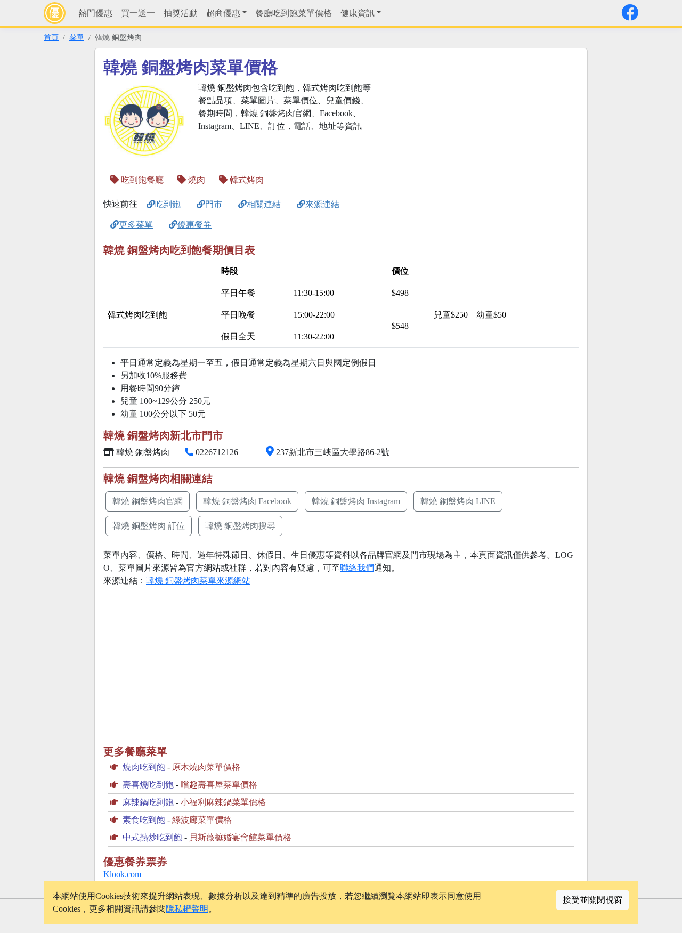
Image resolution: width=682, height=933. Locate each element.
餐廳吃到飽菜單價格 (293, 13)
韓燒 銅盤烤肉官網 (147, 501)
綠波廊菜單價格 (202, 819)
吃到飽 (168, 204)
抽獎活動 (181, 13)
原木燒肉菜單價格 (206, 767)
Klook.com (122, 874)
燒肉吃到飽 (144, 767)
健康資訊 (357, 13)
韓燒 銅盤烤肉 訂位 (148, 525)
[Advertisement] (477, 156)
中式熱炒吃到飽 (152, 837)
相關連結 (264, 204)
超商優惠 (223, 13)
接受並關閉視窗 (592, 899)
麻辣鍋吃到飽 (148, 802)
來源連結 (322, 204)
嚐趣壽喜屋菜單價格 (219, 784)
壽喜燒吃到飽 (148, 784)
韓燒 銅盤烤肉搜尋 (240, 525)
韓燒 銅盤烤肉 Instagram (356, 501)
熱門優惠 (95, 13)
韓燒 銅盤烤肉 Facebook (247, 501)
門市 (213, 204)
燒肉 (195, 179)
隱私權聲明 (187, 908)
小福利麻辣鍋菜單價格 (223, 802)
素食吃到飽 (144, 819)
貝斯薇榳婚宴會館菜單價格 (240, 837)
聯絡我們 (357, 567)
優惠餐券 (194, 224)
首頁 (51, 37)
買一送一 (138, 13)
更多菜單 (136, 224)
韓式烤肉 (246, 179)
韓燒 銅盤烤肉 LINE (458, 501)
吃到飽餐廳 (141, 179)
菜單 (76, 37)
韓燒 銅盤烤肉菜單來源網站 (198, 580)
